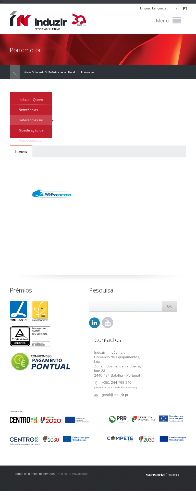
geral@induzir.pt (115, 395)
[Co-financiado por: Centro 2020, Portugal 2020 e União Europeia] (49, 417)
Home (27, 72)
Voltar (15, 72)
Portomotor (88, 72)
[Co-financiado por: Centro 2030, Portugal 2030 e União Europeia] (49, 440)
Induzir (39, 72)
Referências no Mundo (62, 72)
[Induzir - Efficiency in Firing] (48, 18)
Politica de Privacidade (73, 474)
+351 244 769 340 (116, 382)
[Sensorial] (162, 474)
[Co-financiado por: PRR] (146, 416)
